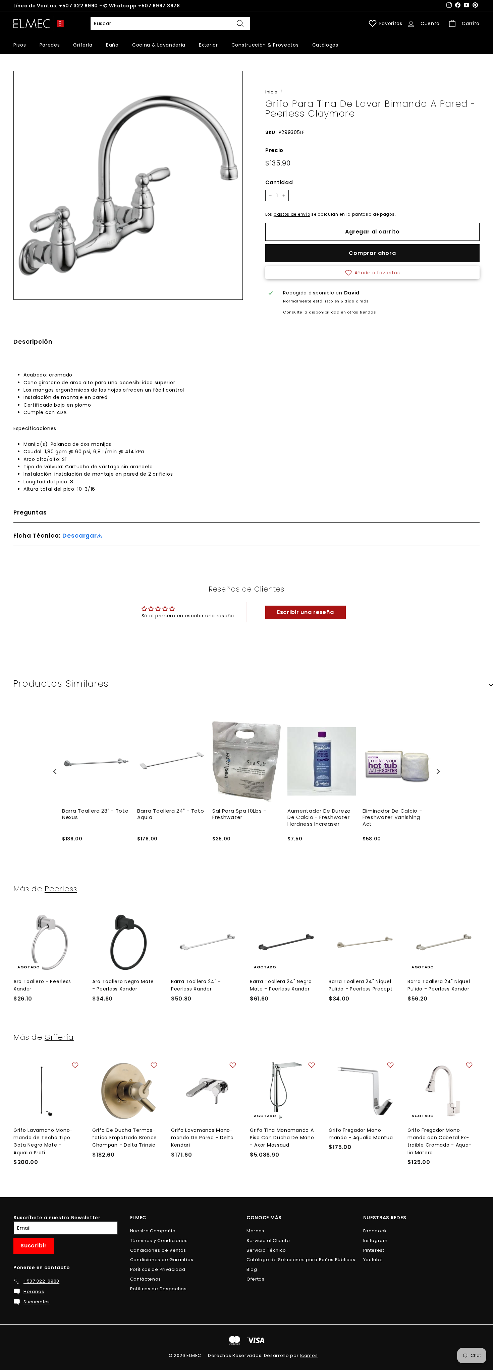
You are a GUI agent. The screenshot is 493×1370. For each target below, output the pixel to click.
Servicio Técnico (266, 1250)
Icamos (309, 1355)
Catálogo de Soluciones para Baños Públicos (300, 1259)
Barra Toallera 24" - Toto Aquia (170, 814)
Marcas (255, 1231)
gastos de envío (292, 214)
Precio (274, 150)
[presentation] (55, 771)
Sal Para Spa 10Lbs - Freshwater (239, 814)
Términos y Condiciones (159, 1240)
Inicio (271, 92)
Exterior (208, 45)
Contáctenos (145, 1279)
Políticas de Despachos (158, 1289)
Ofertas (255, 1279)
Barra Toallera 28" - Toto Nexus (95, 814)
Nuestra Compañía (153, 1231)
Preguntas (30, 512)
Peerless (61, 888)
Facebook (375, 1231)
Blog (251, 1269)
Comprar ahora (372, 253)
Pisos (19, 45)
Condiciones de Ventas (158, 1250)
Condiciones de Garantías (162, 1259)
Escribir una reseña (305, 612)
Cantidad (279, 182)
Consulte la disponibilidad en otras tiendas (329, 312)
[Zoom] (128, 185)
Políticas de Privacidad (157, 1269)
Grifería (83, 45)
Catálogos (325, 45)
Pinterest (373, 1250)
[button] (372, 272)
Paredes (50, 45)
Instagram (375, 1240)
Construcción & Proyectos (265, 45)
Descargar (79, 536)
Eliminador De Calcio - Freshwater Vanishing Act (392, 817)
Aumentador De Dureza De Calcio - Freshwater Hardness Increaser (319, 817)
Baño (112, 45)
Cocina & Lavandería (158, 45)
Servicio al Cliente (268, 1240)
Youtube (373, 1259)
